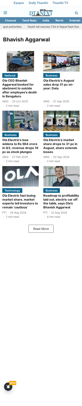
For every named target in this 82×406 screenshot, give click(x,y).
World (59, 20)
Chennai (10, 20)
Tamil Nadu (29, 20)
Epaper (19, 3)
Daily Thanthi (38, 3)
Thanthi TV (60, 3)
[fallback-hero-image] (20, 61)
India (46, 20)
